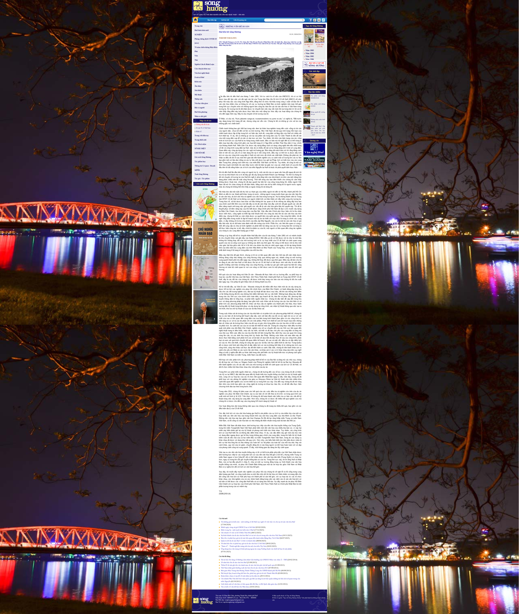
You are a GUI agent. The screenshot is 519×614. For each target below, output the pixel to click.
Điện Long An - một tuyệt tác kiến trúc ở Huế (237, 530)
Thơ (196, 60)
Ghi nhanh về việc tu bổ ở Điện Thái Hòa (236, 533)
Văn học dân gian (201, 103)
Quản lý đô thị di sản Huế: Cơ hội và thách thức (238, 541)
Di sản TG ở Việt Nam (203, 128)
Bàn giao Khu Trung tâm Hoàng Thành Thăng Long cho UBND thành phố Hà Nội (251, 570)
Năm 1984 (310, 53)
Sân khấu (198, 90)
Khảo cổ (198, 131)
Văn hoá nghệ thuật (202, 73)
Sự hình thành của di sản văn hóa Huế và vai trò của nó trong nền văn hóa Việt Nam (251, 535)
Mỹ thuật (198, 95)
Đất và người (199, 108)
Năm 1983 (310, 50)
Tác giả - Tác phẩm (202, 178)
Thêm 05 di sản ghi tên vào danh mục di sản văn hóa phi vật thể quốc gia (247, 565)
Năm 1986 (310, 59)
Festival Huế (199, 77)
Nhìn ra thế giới (201, 116)
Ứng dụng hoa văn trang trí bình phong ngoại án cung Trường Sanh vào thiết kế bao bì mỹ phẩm (256, 549)
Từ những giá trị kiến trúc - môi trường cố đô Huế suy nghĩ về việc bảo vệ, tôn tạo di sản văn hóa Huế (258, 522)
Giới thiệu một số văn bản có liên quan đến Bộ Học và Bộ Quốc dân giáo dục (249, 584)
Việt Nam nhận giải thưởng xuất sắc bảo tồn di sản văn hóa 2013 (244, 568)
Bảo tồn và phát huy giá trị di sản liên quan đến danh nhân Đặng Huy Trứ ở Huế (250, 538)
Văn (196, 56)
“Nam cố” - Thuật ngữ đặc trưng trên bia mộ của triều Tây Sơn (243, 546)
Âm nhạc (198, 86)
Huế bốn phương (201, 112)
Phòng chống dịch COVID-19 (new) (206, 41)
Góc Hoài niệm (200, 144)
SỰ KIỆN (198, 35)
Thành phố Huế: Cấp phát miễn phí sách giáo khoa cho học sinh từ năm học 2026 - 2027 (318, 130)
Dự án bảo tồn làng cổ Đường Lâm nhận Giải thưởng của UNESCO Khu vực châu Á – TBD (254, 560)
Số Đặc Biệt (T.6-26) (320, 45)
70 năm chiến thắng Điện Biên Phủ (206, 49)
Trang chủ (198, 26)
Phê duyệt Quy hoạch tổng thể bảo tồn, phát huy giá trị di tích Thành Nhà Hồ (249, 573)
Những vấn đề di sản (202, 124)
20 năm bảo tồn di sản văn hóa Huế (234, 562)
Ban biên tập (212, 20)
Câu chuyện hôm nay (203, 69)
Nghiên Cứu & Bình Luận (204, 64)
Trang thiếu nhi (200, 140)
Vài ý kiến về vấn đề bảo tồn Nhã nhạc (235, 587)
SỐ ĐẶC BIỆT (200, 148)
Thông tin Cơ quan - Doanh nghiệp (205, 168)
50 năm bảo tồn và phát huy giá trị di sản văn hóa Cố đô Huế (243, 543)
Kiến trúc (198, 82)
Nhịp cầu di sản (205, 121)
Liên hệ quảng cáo (240, 20)
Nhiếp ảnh (198, 99)
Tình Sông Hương (201, 174)
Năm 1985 (310, 56)
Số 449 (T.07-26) (308, 45)
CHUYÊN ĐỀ (200, 153)
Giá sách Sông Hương (203, 157)
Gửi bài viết (225, 20)
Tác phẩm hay (200, 161)
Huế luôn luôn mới (202, 30)
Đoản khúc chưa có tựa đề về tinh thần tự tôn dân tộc (240, 576)
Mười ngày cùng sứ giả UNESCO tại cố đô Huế (238, 527)
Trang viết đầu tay (202, 135)
